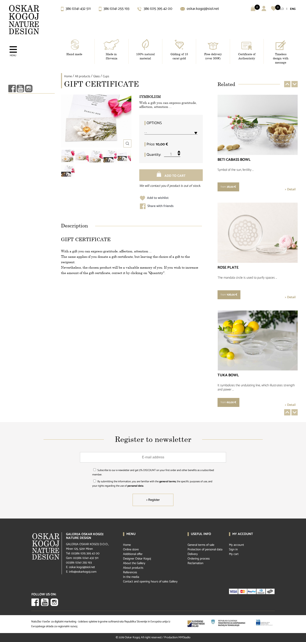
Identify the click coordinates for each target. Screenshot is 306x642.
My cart (234, 554)
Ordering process (199, 558)
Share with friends (160, 206)
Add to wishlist (157, 198)
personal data (135, 486)
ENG (293, 9)
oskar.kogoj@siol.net (202, 9)
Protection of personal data (205, 549)
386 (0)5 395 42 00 (157, 9)
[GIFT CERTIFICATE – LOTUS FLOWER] (68, 157)
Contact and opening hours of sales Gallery (150, 581)
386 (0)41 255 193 (116, 9)
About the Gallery (134, 563)
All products (82, 76)
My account (236, 544)
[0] (273, 10)
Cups (106, 76)
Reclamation (195, 563)
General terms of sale (201, 544)
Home (68, 76)
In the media (131, 577)
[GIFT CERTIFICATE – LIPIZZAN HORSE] (110, 157)
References (130, 572)
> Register (153, 500)
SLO (281, 9)
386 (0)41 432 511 (78, 9)
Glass (96, 76)
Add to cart (174, 176)
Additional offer (133, 554)
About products (133, 567)
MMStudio (184, 637)
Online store (131, 549)
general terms (167, 481)
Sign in (233, 549)
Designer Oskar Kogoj (137, 558)
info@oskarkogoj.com (82, 571)
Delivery (193, 554)
